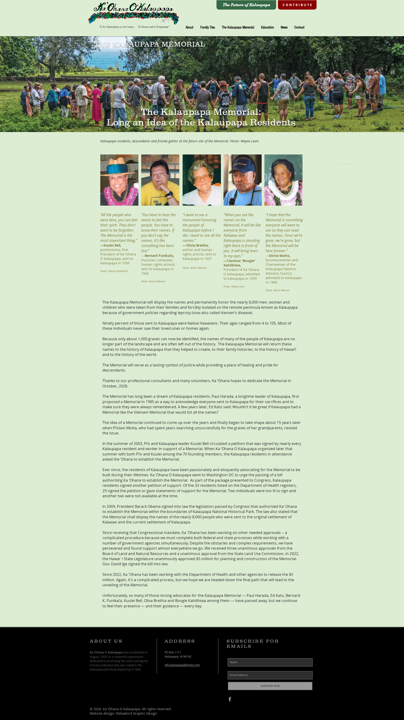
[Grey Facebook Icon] (230, 699)
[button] (189, 27)
